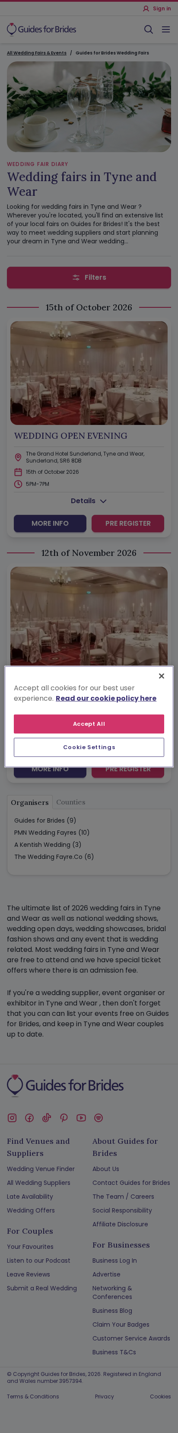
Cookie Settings (89, 747)
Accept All (89, 723)
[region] (88, 716)
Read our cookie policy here (106, 698)
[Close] (161, 675)
